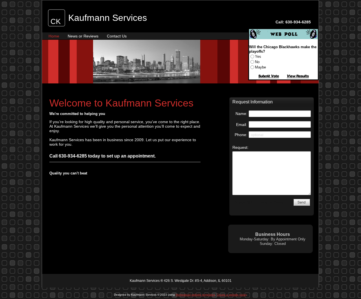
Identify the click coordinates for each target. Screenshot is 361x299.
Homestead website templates (195, 294)
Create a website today (231, 294)
